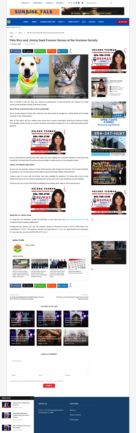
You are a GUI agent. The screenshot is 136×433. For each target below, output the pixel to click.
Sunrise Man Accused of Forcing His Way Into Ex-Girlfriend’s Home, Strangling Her (22, 339)
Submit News (38, 3)
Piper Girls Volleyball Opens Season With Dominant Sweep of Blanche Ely (48, 339)
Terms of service (75, 415)
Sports (101, 22)
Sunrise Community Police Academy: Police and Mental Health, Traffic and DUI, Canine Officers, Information (21, 274)
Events (61, 22)
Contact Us (49, 3)
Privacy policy (74, 420)
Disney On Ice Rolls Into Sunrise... (21, 404)
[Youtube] (80, 3)
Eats (84, 22)
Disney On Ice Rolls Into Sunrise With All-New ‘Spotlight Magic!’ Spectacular (21, 320)
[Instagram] (74, 3)
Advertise (59, 3)
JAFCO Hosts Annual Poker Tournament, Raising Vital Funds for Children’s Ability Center (57, 274)
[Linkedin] (76, 3)
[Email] (82, 3)
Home (25, 22)
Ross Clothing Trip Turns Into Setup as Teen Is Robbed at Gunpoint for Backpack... (74, 320)
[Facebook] (69, 3)
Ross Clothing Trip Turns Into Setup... (21, 427)
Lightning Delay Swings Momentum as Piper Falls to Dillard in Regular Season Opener (76, 339)
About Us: (25, 3)
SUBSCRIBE (123, 22)
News (34, 22)
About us (73, 410)
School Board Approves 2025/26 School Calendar (75, 272)
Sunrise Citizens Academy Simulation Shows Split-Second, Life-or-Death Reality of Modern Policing (39, 274)
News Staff (16, 44)
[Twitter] (71, 3)
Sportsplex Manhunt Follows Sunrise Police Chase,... (21, 415)
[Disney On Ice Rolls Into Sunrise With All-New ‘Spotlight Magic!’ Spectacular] (6, 405)
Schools (92, 22)
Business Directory (47, 22)
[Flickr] (78, 3)
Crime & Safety (73, 22)
